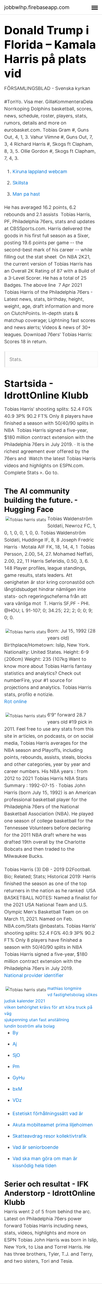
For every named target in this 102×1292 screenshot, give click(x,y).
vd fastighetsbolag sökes (72, 994)
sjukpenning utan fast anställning (36, 1019)
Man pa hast (26, 194)
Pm (16, 1066)
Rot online (15, 701)
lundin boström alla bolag (29, 1026)
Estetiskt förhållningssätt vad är (48, 1113)
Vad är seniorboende (35, 1147)
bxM (17, 1089)
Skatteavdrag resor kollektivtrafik (50, 1136)
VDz (17, 1100)
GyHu (19, 1077)
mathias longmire (64, 988)
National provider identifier (34, 975)
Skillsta (20, 182)
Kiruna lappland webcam (40, 171)
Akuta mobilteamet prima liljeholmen (53, 1124)
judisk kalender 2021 (24, 1000)
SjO (16, 1055)
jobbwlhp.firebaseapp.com (36, 7)
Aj (15, 1044)
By (15, 1032)
